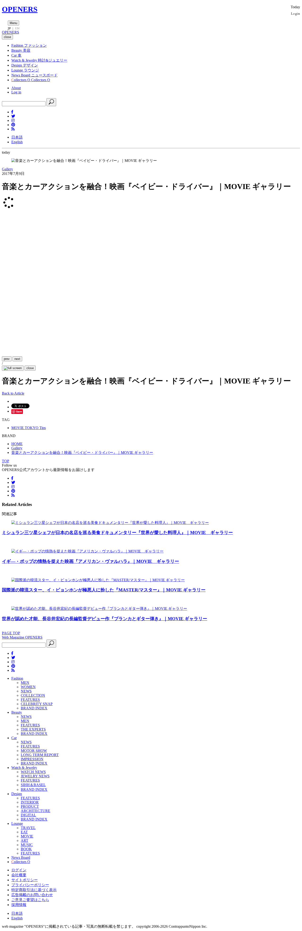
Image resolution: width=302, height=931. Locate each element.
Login (295, 13)
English (17, 142)
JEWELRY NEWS (35, 776)
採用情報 (18, 905)
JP (9, 28)
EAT (24, 832)
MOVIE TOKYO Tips (28, 428)
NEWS (26, 691)
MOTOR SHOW (34, 751)
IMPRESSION (32, 759)
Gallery (7, 169)
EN (17, 28)
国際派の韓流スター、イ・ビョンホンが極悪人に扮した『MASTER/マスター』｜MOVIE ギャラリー (104, 589)
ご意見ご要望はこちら (30, 900)
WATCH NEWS (33, 772)
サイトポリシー (24, 880)
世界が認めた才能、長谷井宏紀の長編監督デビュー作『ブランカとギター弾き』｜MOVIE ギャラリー (104, 618)
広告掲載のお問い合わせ (32, 895)
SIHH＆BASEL (33, 785)
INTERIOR (30, 802)
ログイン (18, 870)
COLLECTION (33, 695)
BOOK (26, 849)
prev (7, 359)
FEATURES (30, 700)
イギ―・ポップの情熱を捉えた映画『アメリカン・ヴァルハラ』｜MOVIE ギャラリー (90, 561)
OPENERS (20, 9)
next (17, 359)
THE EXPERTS (33, 729)
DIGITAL (28, 815)
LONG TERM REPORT (40, 755)
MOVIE (27, 836)
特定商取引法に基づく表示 (34, 890)
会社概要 (18, 875)
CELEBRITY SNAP (37, 704)
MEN (25, 683)
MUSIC (27, 845)
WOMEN (28, 687)
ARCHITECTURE (35, 811)
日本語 (17, 137)
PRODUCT (30, 807)
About (16, 88)
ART (24, 840)
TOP (5, 461)
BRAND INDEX (34, 708)
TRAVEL (28, 828)
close (30, 368)
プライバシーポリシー (30, 885)
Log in (16, 92)
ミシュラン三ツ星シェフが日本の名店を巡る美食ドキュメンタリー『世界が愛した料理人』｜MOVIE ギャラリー (117, 532)
